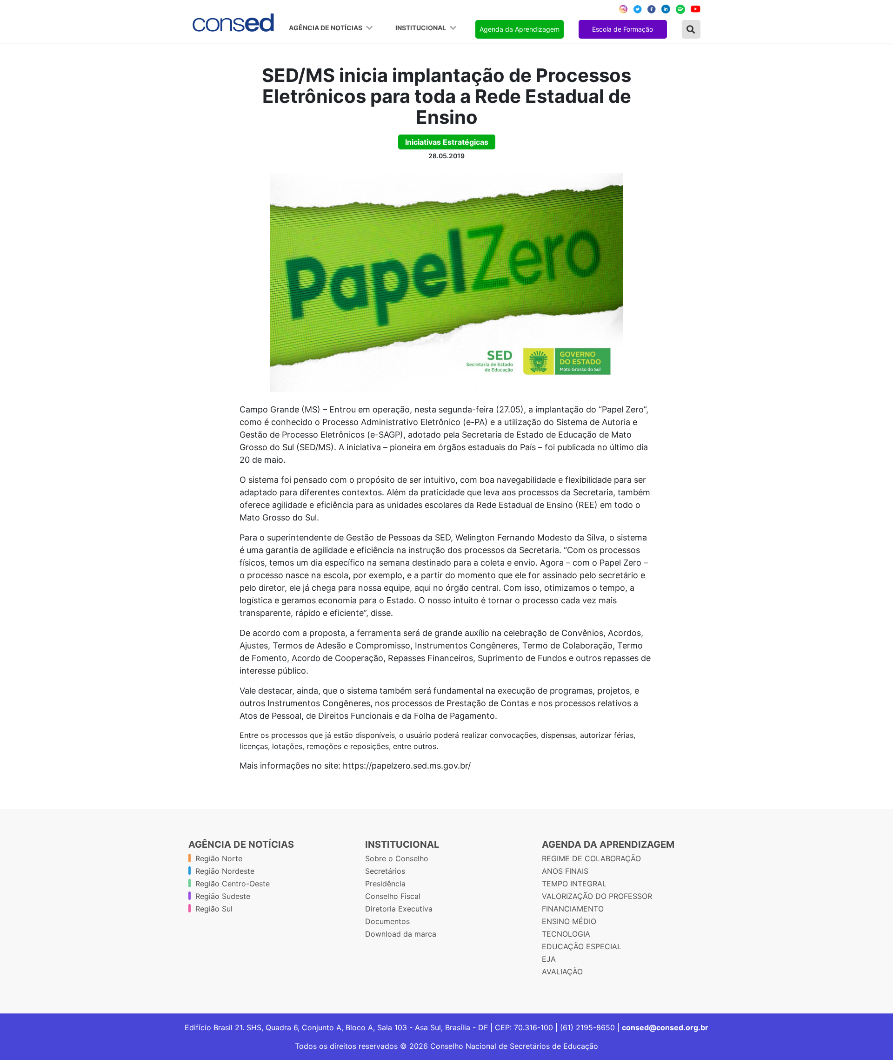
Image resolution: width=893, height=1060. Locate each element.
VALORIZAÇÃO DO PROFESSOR (597, 896)
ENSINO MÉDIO (569, 921)
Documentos (387, 921)
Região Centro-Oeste (232, 883)
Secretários (385, 871)
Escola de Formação (622, 29)
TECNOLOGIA (566, 933)
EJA (549, 959)
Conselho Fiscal (392, 896)
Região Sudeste (222, 896)
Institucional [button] (421, 28)
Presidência (385, 883)
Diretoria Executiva (399, 908)
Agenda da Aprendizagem (520, 29)
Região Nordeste (224, 871)
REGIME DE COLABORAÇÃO (591, 858)
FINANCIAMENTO (573, 908)
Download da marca (400, 933)
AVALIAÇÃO (562, 971)
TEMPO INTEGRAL (574, 883)
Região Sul (214, 908)
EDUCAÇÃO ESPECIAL (581, 946)
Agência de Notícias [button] (326, 28)
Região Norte (218, 858)
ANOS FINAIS (565, 871)
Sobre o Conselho (396, 858)
